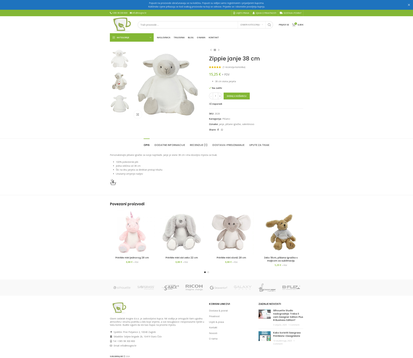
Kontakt (213, 327)
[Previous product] (211, 50)
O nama (213, 338)
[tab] (147, 143)
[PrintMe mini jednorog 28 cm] (132, 232)
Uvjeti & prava (216, 321)
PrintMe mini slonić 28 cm (231, 257)
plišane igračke (233, 124)
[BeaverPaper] (267, 288)
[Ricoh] (194, 288)
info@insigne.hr (139, 13)
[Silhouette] (122, 288)
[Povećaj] (138, 114)
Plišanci (226, 118)
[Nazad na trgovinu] (215, 50)
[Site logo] (122, 24)
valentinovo (248, 124)
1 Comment (293, 324)
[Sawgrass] (146, 288)
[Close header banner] (409, 5)
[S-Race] (170, 288)
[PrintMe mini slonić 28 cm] (231, 232)
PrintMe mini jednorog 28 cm (132, 257)
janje (221, 124)
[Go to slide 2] (208, 272)
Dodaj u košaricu (237, 96)
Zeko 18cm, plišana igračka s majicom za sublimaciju (281, 259)
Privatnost (214, 316)
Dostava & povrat (218, 310)
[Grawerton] (219, 288)
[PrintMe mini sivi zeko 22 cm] (181, 232)
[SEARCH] (269, 25)
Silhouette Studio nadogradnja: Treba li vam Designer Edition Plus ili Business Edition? (288, 315)
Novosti (213, 333)
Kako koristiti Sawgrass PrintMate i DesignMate (287, 334)
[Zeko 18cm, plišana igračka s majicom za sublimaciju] (281, 232)
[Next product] (219, 50)
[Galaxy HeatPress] (243, 288)
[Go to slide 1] (205, 272)
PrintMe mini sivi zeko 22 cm (182, 257)
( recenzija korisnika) (234, 67)
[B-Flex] (291, 288)
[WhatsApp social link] (222, 130)
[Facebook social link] (218, 130)
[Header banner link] (206, 5)
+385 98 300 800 (119, 13)
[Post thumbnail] (265, 317)
